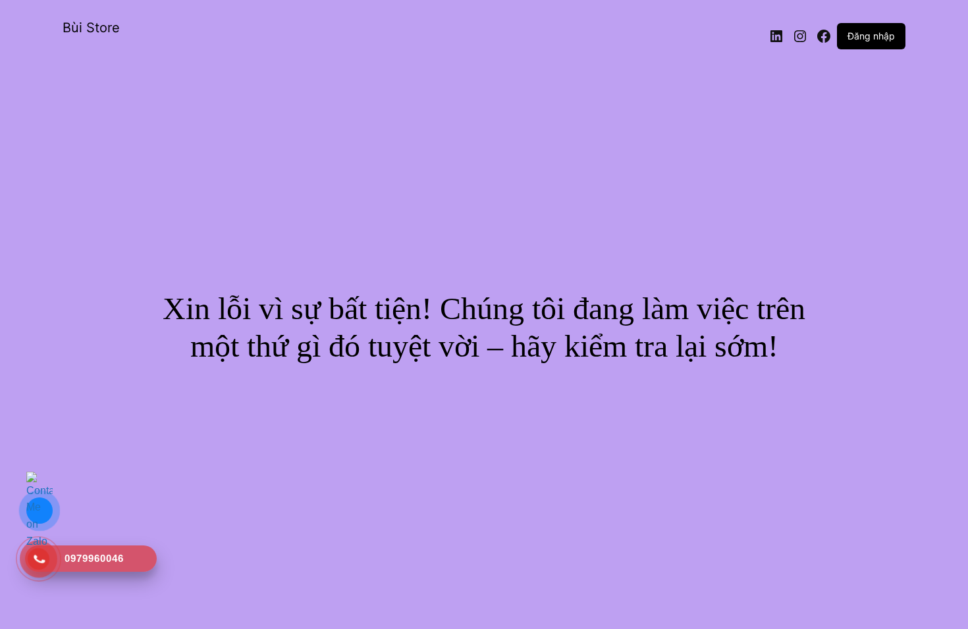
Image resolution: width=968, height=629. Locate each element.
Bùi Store (91, 28)
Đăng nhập (871, 35)
